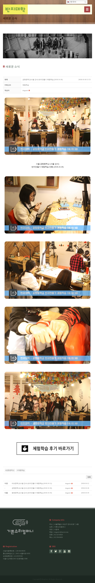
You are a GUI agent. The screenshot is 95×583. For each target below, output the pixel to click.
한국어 (73, 2)
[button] (25, 90)
